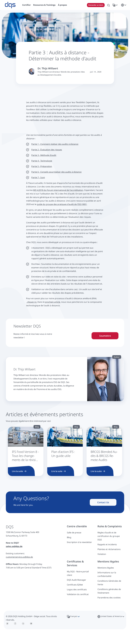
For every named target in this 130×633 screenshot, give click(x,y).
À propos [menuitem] (62, 5)
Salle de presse (74, 532)
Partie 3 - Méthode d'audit (43, 155)
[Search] (108, 5)
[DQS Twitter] (7, 623)
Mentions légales (106, 567)
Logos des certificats (77, 589)
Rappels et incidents (107, 544)
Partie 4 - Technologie (41, 160)
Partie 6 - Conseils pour (42, 172)
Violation (102, 554)
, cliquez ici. (31, 302)
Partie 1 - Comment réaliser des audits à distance (54, 144)
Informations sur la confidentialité (107, 574)
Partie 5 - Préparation (41, 166)
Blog (69, 537)
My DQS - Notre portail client (78, 573)
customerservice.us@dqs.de (19, 557)
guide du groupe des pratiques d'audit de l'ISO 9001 (62, 204)
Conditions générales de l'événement (109, 591)
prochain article (52, 302)
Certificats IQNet (75, 584)
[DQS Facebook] (15, 623)
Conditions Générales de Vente (109, 582)
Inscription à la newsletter (79, 542)
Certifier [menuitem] (26, 5)
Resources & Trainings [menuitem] (44, 5)
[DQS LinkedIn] (23, 623)
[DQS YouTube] (31, 623)
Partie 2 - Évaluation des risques (46, 149)
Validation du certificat (78, 594)
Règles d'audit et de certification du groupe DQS (109, 536)
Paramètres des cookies (109, 597)
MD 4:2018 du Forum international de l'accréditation (58, 190)
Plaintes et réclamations (109, 549)
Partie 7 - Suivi (38, 177)
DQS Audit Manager (76, 579)
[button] (115, 5)
